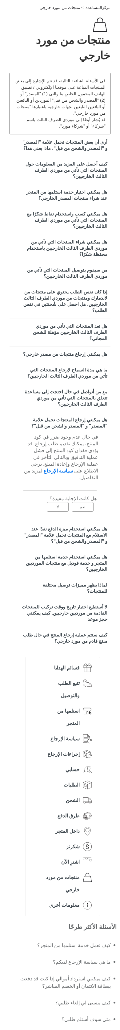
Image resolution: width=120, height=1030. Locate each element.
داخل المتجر (67, 831)
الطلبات (72, 784)
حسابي (73, 769)
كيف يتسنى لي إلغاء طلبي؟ (83, 1002)
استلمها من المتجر (68, 717)
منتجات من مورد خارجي (60, 7)
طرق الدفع (69, 815)
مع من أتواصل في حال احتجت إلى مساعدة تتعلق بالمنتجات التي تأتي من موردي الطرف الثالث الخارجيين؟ (66, 398)
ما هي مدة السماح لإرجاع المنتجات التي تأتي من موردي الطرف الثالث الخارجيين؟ (67, 372)
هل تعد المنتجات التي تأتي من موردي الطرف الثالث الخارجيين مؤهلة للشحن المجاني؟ (70, 332)
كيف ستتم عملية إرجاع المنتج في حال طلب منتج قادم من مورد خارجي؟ (65, 638)
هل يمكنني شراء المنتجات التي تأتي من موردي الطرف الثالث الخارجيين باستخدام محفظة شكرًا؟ (67, 248)
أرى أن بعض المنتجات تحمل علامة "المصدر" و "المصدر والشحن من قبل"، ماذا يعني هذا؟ (64, 145)
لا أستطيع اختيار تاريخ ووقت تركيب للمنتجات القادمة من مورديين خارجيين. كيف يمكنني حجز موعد (64, 613)
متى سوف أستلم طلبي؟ (86, 1019)
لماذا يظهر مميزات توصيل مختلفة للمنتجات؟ (75, 588)
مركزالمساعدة (98, 7)
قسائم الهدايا (67, 667)
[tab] (60, 145)
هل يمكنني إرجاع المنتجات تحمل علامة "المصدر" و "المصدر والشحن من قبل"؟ (69, 422)
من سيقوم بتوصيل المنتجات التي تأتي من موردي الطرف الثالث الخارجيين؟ (67, 273)
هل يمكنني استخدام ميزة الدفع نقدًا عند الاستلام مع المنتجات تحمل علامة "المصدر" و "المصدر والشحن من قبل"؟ (65, 535)
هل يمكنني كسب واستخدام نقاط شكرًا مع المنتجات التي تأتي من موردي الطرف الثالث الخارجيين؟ (67, 220)
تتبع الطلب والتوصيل (69, 689)
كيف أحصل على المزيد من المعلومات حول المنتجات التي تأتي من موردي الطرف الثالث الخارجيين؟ (66, 170)
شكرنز (73, 846)
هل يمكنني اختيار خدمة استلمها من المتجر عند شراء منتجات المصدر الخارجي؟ (66, 195)
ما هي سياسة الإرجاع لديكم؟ (82, 962)
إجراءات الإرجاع (64, 754)
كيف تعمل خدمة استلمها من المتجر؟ (74, 945)
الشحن (73, 800)
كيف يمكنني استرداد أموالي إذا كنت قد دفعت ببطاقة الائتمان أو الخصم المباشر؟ (65, 982)
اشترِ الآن (70, 861)
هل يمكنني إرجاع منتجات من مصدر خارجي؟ (65, 354)
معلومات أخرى (64, 905)
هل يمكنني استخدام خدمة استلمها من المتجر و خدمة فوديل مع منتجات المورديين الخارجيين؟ (66, 563)
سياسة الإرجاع (65, 738)
